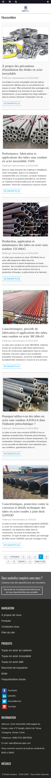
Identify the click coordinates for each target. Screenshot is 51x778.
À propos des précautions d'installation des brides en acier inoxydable (22, 69)
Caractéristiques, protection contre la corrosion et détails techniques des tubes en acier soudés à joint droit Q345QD (25, 509)
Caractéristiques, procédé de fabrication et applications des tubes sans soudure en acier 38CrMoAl (24, 332)
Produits (6, 620)
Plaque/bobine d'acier (13, 679)
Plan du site (8, 632)
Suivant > (22, 561)
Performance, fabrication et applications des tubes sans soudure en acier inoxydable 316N (24, 157)
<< (6, 557)
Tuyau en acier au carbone (16, 650)
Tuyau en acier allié (12, 662)
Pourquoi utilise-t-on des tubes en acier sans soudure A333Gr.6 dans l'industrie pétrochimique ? (23, 419)
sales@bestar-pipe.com (20, 743)
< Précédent (14, 557)
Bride (4, 673)
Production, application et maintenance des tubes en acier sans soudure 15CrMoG (25, 245)
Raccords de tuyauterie (14, 667)
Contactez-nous (10, 626)
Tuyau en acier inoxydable (16, 656)
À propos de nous (11, 615)
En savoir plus (12, 103)
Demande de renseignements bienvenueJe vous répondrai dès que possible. (22, 590)
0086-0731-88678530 (22, 737)
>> (30, 561)
